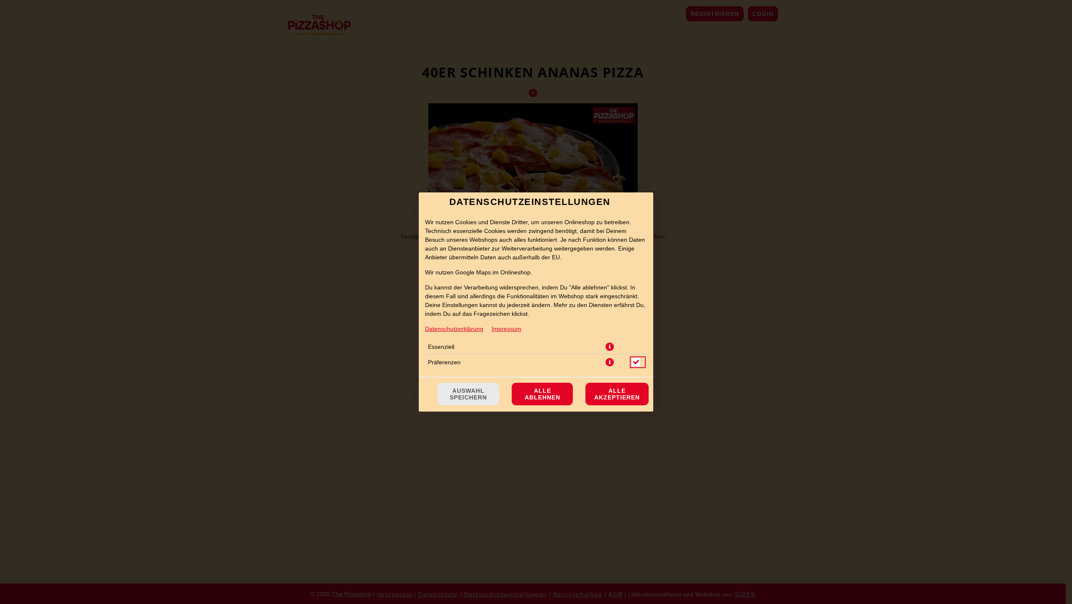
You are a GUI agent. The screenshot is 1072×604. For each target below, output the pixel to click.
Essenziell (441, 346)
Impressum (506, 328)
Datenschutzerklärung (454, 328)
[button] (610, 347)
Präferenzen (444, 362)
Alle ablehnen (542, 394)
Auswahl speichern (468, 394)
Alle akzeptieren (617, 394)
